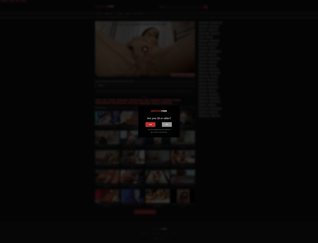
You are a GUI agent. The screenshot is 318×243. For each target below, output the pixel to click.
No (167, 124)
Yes (150, 124)
